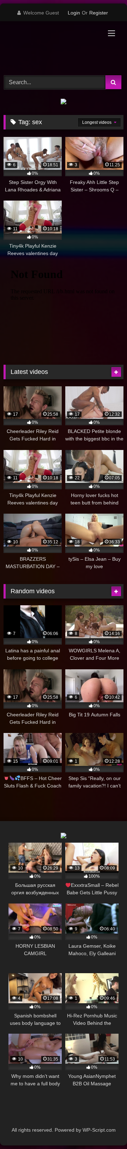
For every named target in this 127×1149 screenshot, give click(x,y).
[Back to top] (105, 1128)
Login (74, 13)
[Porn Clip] (52, 47)
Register (98, 13)
